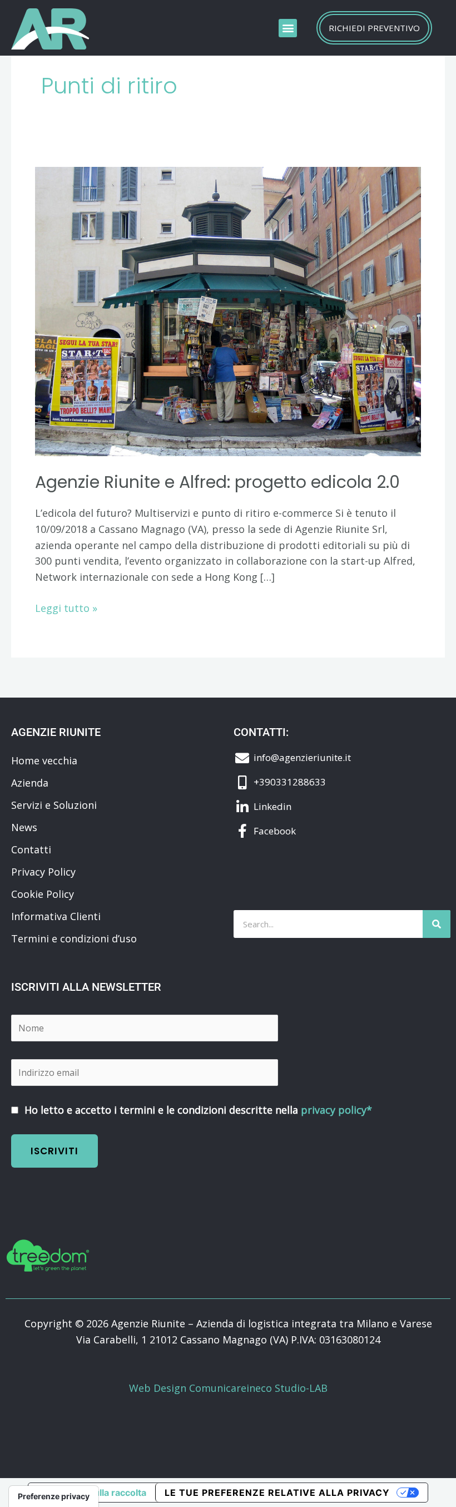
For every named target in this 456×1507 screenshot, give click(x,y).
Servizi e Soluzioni (54, 805)
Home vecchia (44, 760)
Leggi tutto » (66, 607)
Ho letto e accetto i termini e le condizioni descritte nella (197, 1109)
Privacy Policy (43, 871)
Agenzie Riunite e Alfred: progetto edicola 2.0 (217, 482)
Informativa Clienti (56, 916)
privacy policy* (336, 1109)
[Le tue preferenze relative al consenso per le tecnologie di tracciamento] (53, 1496)
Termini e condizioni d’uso (74, 938)
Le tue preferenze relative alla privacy (277, 1492)
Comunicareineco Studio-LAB (258, 1388)
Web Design (159, 1388)
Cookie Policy (42, 894)
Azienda (29, 782)
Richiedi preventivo (374, 27)
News (24, 827)
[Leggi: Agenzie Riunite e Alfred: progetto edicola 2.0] (228, 310)
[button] (288, 28)
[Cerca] (436, 924)
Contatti (31, 849)
